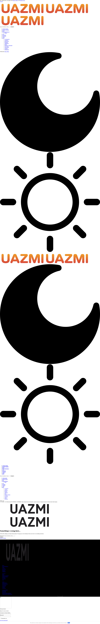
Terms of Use (22, 0)
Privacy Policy (15, 0)
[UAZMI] (44, 263)
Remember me (4, 618)
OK (68, 622)
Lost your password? (4, 620)
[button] (1, 1)
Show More (7, 51)
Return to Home (3, 538)
